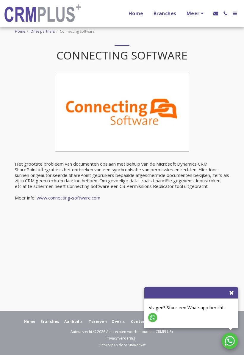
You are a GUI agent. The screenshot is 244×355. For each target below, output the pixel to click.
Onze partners (42, 31)
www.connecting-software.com (68, 198)
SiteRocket (137, 345)
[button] (215, 13)
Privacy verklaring (120, 338)
